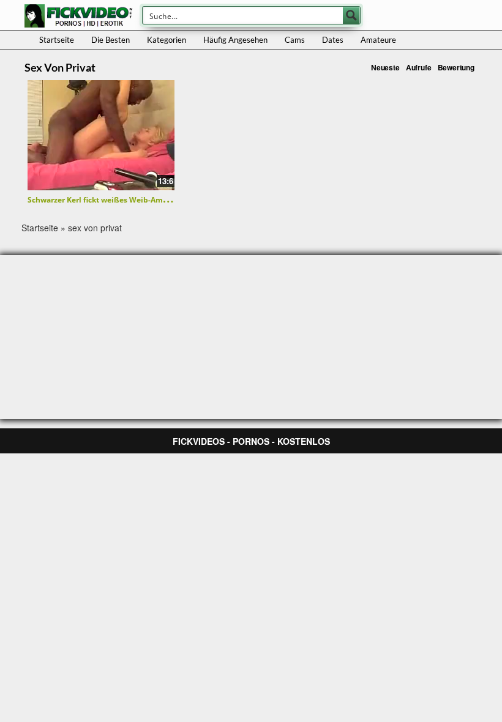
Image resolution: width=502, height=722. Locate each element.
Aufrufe (419, 67)
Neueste (385, 67)
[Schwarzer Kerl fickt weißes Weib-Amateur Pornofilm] (101, 135)
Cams (295, 40)
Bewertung (456, 67)
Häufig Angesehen (235, 40)
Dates (332, 40)
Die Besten (110, 40)
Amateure (378, 40)
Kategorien (166, 40)
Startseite (56, 40)
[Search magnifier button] (351, 15)
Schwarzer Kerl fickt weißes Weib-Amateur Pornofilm (124, 200)
